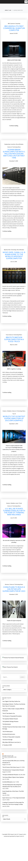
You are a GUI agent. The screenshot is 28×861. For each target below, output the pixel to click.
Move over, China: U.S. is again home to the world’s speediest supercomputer (14, 255)
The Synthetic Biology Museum (10, 721)
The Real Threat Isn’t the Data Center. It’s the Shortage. (13, 727)
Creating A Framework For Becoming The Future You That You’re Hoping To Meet (13, 803)
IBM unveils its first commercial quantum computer (14, 28)
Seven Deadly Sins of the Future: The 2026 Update (13, 792)
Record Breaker (19, 144)
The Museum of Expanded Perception (12, 716)
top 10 (14, 413)
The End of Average (7, 739)
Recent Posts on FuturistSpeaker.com (9, 756)
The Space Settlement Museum (10, 774)
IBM (9, 23)
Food (7, 334)
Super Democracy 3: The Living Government (13, 797)
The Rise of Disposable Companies (11, 737)
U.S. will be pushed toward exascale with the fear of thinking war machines (14, 512)
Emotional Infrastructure (8, 734)
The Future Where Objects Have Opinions (13, 777)
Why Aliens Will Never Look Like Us (11, 742)
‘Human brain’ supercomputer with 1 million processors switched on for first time (14, 154)
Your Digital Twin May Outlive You (11, 701)
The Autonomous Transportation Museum (13, 770)
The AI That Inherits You (8, 713)
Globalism (9, 411)
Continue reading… (14, 126)
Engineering (7, 144)
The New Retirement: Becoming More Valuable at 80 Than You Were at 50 (12, 785)
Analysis (4, 411)
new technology (12, 249)
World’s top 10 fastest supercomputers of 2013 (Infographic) (14, 418)
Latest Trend (19, 503)
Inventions (13, 144)
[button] (26, 1)
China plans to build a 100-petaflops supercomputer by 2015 (14, 589)
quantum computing (15, 23)
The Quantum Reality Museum (10, 718)
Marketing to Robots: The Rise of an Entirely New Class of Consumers (13, 705)
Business (7, 584)
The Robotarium (6, 724)
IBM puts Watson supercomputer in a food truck (14, 339)
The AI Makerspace (7, 731)
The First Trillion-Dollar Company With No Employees (13, 709)
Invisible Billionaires (7, 782)
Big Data (6, 249)
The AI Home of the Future (9, 767)
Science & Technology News (14, 147)
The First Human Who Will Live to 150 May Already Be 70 (13, 761)
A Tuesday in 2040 (7, 745)
